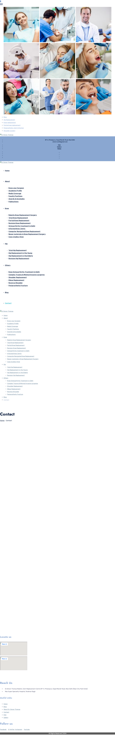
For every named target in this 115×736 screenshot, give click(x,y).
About (7, 181)
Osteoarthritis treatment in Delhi (22, 226)
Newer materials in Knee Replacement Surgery (27, 234)
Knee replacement (10, 122)
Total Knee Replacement (18, 218)
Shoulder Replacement (18, 277)
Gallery (59, 147)
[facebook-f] (59, 154)
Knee (7, 208)
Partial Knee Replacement (19, 221)
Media (59, 149)
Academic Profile (15, 191)
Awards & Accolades (17, 199)
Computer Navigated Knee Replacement (24, 231)
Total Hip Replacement (18, 250)
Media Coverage (15, 193)
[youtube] (59, 157)
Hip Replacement (9, 120)
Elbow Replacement (16, 280)
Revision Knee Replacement (20, 223)
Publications (14, 202)
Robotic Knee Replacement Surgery (23, 215)
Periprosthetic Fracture (18, 286)
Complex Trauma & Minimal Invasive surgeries (27, 275)
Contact (8, 303)
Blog (5, 117)
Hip (6, 244)
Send (2, 633)
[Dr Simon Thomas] (6, 135)
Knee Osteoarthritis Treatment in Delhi (24, 272)
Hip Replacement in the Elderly (21, 256)
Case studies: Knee (16, 237)
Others (7, 265)
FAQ (59, 145)
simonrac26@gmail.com (8, 510)
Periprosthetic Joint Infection (14, 128)
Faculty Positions (15, 196)
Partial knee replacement (12, 125)
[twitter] (59, 152)
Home (7, 171)
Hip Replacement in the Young (20, 253)
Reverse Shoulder (16, 283)
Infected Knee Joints (17, 229)
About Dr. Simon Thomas (12, 709)
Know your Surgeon (16, 188)
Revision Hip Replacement (19, 259)
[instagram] (59, 155)
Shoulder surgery (9, 131)
